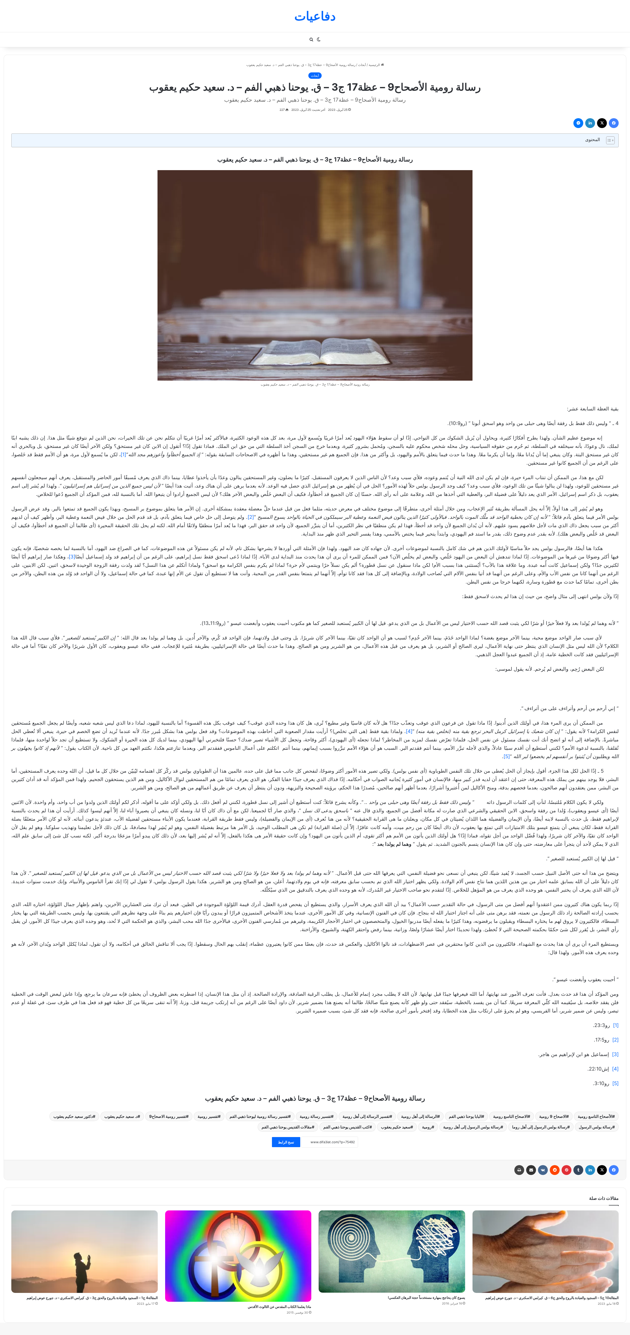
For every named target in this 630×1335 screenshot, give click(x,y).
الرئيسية (375, 65)
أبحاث (362, 65)
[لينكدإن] (590, 123)
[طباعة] (519, 1170)
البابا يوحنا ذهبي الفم (465, 1116)
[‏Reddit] (555, 1170)
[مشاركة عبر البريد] (531, 1170)
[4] (409, 731)
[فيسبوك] (614, 123)
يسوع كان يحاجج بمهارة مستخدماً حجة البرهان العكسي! (426, 1297)
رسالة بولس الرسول (595, 1126)
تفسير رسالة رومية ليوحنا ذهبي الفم (259, 1116)
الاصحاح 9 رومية (552, 1116)
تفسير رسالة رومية (315, 1116)
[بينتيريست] (566, 1170)
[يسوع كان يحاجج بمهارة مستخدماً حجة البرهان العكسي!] (392, 1251)
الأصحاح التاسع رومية (595, 1116)
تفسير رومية (208, 1116)
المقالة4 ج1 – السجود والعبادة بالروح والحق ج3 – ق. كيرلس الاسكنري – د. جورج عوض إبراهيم (92, 1298)
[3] (72, 557)
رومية (427, 1126)
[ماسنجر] (578, 123)
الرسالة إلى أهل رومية (419, 1116)
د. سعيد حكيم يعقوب (121, 1116)
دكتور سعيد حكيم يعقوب (73, 1116)
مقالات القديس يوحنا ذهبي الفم (287, 1126)
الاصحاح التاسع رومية (510, 1116)
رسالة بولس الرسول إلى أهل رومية (472, 1126)
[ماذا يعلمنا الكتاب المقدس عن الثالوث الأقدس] (238, 1256)
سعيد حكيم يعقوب (395, 1126)
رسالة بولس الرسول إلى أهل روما (539, 1126)
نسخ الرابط (286, 1142)
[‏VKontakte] (543, 1170)
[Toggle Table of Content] (608, 140)
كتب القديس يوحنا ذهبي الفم (346, 1126)
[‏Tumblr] (578, 1170)
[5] (507, 756)
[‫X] (602, 123)
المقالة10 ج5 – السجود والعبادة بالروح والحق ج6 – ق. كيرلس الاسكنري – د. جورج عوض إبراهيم (552, 1298)
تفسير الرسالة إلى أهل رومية (366, 1116)
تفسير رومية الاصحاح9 (167, 1116)
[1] (123, 454)
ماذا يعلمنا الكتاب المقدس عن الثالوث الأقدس (279, 1306)
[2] (251, 517)
